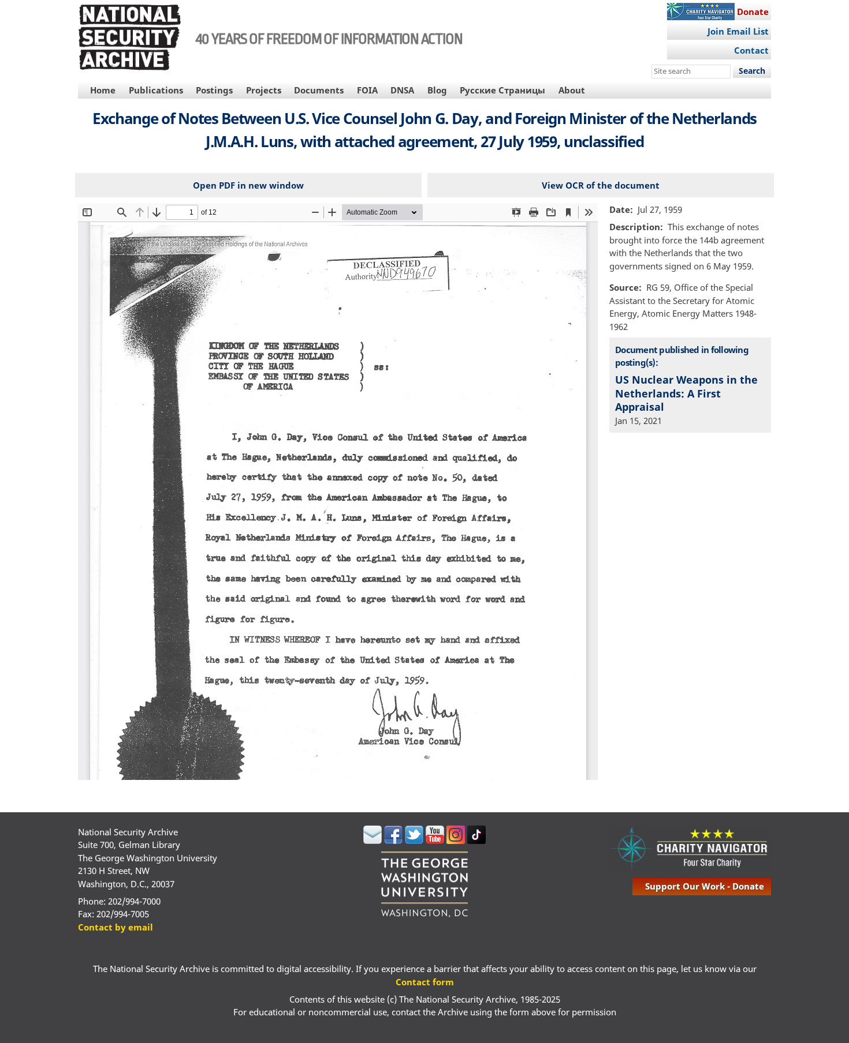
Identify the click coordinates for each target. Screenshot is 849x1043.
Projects (263, 90)
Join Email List (738, 31)
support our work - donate (704, 886)
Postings (214, 90)
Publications (156, 90)
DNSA (402, 90)
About (571, 90)
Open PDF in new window (248, 185)
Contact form (425, 982)
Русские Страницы (502, 90)
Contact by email (115, 927)
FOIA (367, 90)
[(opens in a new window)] (372, 840)
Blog (437, 90)
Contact (751, 50)
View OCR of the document (601, 185)
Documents (319, 90)
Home (103, 90)
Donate (753, 11)
